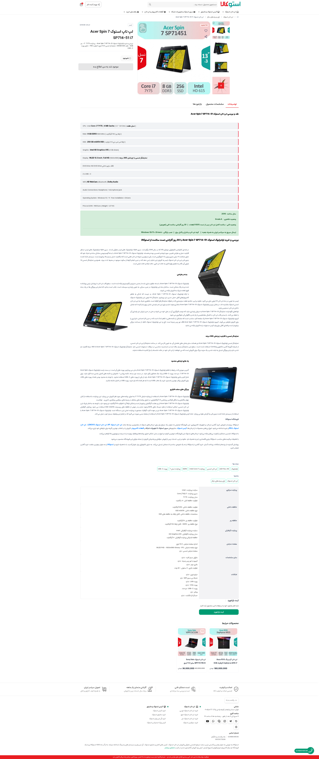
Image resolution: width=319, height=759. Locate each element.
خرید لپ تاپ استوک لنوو (189, 714)
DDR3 (185, 468)
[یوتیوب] (207, 721)
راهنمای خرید (131, 12)
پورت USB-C (162, 468)
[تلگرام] (230, 721)
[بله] (236, 721)
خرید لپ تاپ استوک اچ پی (189, 710)
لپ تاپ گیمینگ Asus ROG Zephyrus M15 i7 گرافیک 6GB (225, 661)
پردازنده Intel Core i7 (197, 468)
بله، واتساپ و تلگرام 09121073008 (218, 738)
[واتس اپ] (213, 721)
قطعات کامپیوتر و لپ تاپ (153, 12)
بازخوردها (197, 104)
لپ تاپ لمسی (212, 468)
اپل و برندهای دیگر (213, 17)
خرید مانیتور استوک (159, 714)
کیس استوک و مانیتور (209, 12)
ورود (95, 4)
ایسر (130, 25)
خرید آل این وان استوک (157, 718)
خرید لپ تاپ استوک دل (189, 718)
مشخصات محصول (215, 104)
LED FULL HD (224, 468)
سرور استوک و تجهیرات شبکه (182, 12)
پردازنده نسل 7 (175, 468)
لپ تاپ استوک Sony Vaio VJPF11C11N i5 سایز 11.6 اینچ (195, 661)
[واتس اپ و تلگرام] (218, 721)
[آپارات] (236, 727)
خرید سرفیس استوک (190, 722)
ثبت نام (90, 4)
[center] (150, 4)
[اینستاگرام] (224, 721)
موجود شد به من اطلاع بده (106, 67)
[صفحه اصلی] (238, 17)
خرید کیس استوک (159, 710)
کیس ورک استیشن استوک (156, 722)
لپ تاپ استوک (230, 12)
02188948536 (233, 737)
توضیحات (232, 104)
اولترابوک (234, 468)
